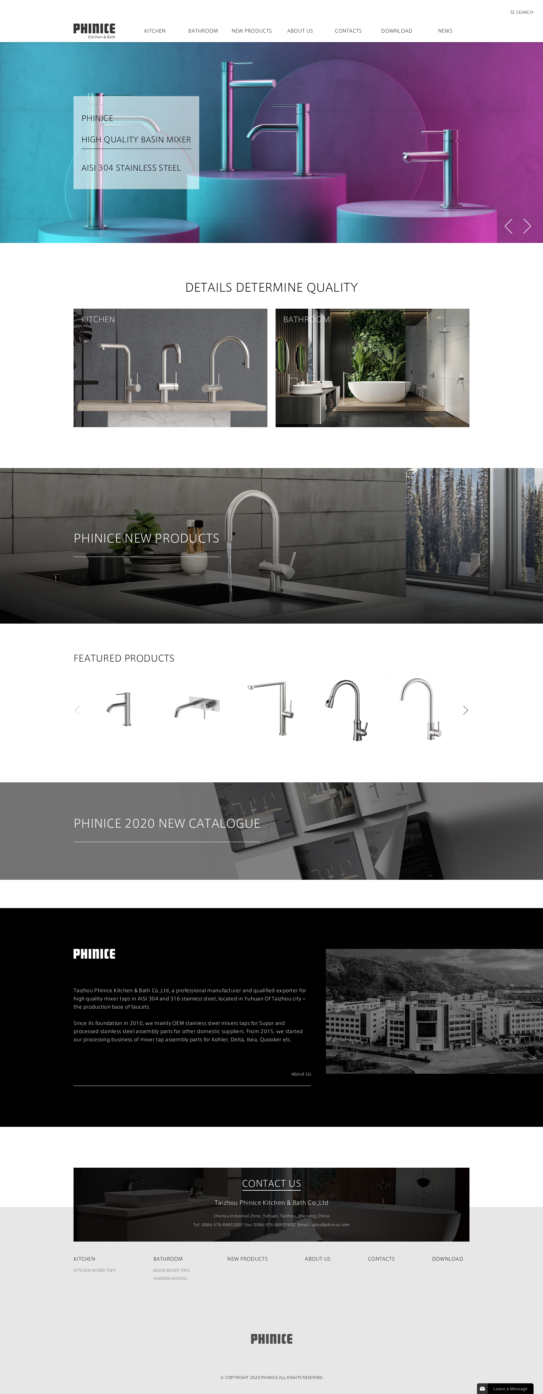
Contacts (348, 30)
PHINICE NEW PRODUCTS (147, 540)
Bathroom (203, 30)
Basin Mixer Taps (171, 1270)
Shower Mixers (170, 1278)
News (445, 30)
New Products (252, 30)
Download (396, 30)
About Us (300, 30)
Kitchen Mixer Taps (95, 1270)
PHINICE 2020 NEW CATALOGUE (167, 825)
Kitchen (155, 30)
